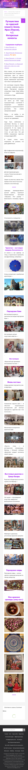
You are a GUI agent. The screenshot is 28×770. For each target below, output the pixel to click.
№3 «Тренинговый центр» (14, 742)
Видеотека (21, 734)
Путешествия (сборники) (18, 748)
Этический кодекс (9, 736)
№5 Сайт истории (8, 748)
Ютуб (22, 751)
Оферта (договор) (19, 736)
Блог (10, 734)
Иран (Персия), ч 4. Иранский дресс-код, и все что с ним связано (13, 66)
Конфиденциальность (11, 739)
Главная (6, 734)
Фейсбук (12, 751)
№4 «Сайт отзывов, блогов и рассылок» (14, 745)
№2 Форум (19, 739)
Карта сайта (15, 734)
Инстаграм (17, 751)
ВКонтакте (6, 751)
